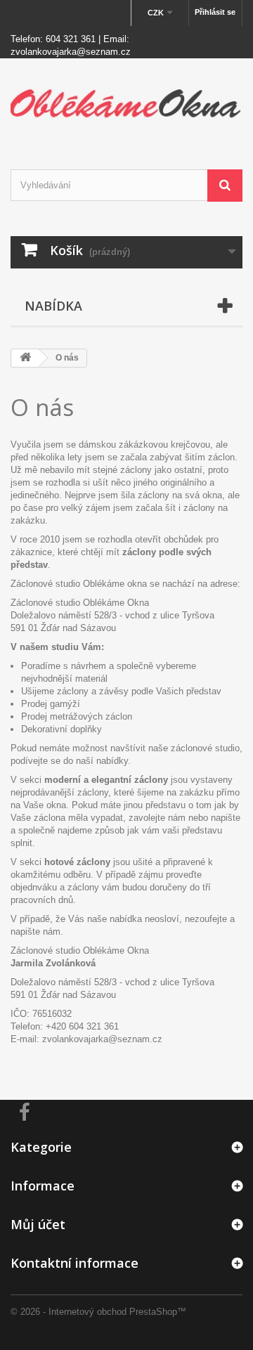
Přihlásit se (215, 12)
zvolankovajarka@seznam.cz (71, 51)
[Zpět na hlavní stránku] (25, 358)
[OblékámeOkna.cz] (126, 101)
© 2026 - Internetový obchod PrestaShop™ (98, 1311)
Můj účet (38, 1224)
